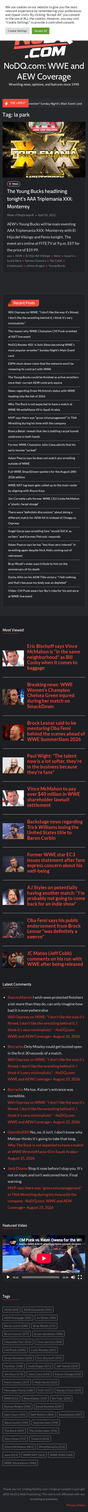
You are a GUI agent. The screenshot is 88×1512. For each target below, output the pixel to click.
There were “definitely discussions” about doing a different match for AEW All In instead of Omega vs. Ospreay (42, 517)
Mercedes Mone (18, 1390)
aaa (9, 255)
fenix (57, 255)
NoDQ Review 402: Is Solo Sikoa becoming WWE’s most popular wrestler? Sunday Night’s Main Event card (41, 350)
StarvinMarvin (20, 997)
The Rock (14, 1430)
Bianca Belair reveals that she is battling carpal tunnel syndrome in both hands (43, 433)
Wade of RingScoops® (20, 215)
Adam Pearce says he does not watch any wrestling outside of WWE (41, 460)
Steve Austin (16, 1422)
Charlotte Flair (17, 1342)
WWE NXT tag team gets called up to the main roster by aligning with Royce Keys (42, 487)
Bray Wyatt (44, 1326)
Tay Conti (56, 260)
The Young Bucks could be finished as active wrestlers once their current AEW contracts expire (43, 379)
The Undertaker (43, 1430)
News (15, 183)
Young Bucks (56, 265)
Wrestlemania (52, 1447)
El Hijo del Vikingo (38, 255)
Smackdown (70, 1414)
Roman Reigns (17, 1406)
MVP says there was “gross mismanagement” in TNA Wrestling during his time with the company (42, 420)
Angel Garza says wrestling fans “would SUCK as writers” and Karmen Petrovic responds (40, 533)
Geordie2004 (19, 1132)
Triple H (40, 1438)
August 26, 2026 (66, 1036)
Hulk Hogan (39, 1366)
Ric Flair (61, 1398)
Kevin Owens (16, 1382)
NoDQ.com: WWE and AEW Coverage (44, 71)
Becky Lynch (16, 1326)
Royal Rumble (49, 1406)
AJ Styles (46, 1317)
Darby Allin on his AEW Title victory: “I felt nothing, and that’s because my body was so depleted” (42, 579)
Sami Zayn (14, 1414)
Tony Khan (15, 1438)
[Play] (8, 1277)
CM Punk (15, 1350)
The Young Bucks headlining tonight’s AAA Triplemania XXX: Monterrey (39, 198)
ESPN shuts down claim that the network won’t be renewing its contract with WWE (41, 366)
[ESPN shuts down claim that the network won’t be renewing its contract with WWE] (76, 103)
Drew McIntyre (18, 1358)
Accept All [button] (40, 30)
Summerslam (45, 1422)
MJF (44, 1390)
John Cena (39, 1374)
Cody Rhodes (43, 1350)
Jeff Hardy (67, 1366)
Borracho (15, 1046)
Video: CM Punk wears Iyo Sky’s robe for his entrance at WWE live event (43, 593)
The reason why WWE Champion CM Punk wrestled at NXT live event (42, 333)
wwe (11, 1455)
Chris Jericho (49, 1342)
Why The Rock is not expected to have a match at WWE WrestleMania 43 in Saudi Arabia (40, 406)
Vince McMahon (19, 1447)
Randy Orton (69, 1390)
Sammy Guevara (35, 260)
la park (68, 255)
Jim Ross (13, 1374)
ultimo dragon (35, 265)
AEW (18, 255)
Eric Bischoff (49, 1358)
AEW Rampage (17, 1317)
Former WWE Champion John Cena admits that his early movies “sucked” (42, 447)
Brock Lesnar (16, 1334)
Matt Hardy (45, 1382)
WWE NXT (34, 1455)
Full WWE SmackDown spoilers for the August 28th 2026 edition (42, 474)
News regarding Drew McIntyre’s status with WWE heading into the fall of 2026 (41, 393)
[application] (44, 1258)
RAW (11, 1398)
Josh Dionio (18, 1168)
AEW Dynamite (38, 1309)
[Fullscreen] (80, 1277)
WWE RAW (61, 1455)
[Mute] (73, 1277)
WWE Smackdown (20, 1463)
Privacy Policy (75, 1505)
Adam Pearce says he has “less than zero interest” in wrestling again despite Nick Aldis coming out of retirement (42, 550)
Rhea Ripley (35, 1398)
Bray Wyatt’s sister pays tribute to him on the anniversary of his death (37, 566)
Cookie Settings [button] (17, 30)
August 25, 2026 (66, 1079)
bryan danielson (48, 1334)
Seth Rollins (42, 1414)
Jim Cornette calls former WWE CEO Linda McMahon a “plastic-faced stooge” (43, 501)
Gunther (13, 1366)
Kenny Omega (68, 1374)
